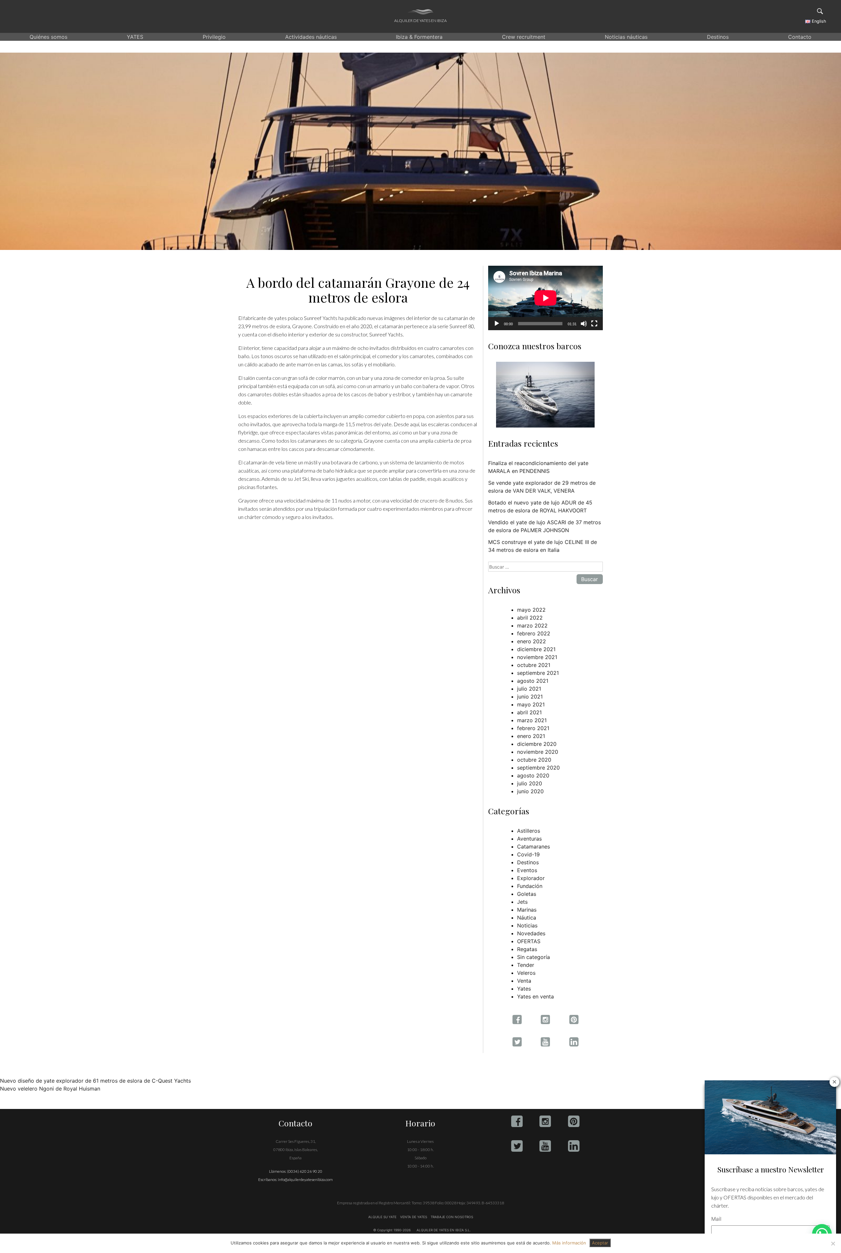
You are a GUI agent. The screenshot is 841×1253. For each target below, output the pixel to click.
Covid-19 (528, 854)
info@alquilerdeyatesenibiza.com (305, 1179)
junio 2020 (530, 791)
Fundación (529, 886)
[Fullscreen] (594, 323)
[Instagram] (545, 1121)
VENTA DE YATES (413, 1217)
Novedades (531, 933)
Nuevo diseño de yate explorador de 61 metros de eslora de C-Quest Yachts (95, 1080)
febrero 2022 (533, 633)
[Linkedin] (574, 1146)
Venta (524, 980)
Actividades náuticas (311, 37)
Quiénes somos (48, 37)
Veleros (526, 973)
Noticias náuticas (626, 37)
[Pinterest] (574, 1121)
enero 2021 (531, 736)
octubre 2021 (533, 665)
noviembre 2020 (537, 752)
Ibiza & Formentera (419, 37)
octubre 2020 (534, 759)
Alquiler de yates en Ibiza (420, 20)
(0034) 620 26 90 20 (304, 1171)
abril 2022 (530, 617)
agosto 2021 (532, 680)
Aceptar (600, 1242)
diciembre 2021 (536, 649)
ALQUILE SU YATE (383, 1217)
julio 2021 (529, 688)
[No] (833, 1243)
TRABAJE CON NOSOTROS (451, 1217)
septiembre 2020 (538, 767)
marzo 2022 (532, 625)
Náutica (526, 917)
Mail (716, 1219)
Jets (522, 901)
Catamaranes (533, 846)
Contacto (799, 37)
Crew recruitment (523, 37)
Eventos (527, 870)
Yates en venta (535, 996)
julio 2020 (529, 783)
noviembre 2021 (537, 657)
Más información (569, 1242)
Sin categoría (533, 957)
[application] (545, 298)
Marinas (526, 909)
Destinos (718, 37)
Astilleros (528, 830)
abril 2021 (529, 712)
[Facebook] (517, 1121)
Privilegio (214, 37)
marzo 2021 (532, 720)
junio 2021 (530, 696)
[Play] (496, 323)
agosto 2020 (533, 775)
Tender (525, 965)
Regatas (527, 949)
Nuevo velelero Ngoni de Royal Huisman (50, 1088)
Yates (524, 988)
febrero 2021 (533, 728)
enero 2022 (531, 641)
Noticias (527, 925)
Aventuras (529, 838)
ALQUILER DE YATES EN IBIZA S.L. (444, 1230)
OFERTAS (528, 941)
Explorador (531, 878)
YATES (135, 37)
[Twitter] (517, 1146)
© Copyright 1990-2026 (392, 1230)
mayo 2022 (531, 609)
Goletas (526, 894)
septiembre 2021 (538, 673)
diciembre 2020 (537, 744)
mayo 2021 (531, 704)
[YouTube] (545, 1146)
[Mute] (583, 323)
